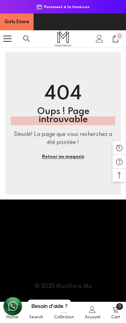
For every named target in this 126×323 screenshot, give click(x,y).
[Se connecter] (99, 38)
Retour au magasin (63, 156)
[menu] (7, 39)
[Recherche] (27, 39)
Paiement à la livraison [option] (66, 7)
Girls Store (16, 22)
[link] (92, 312)
